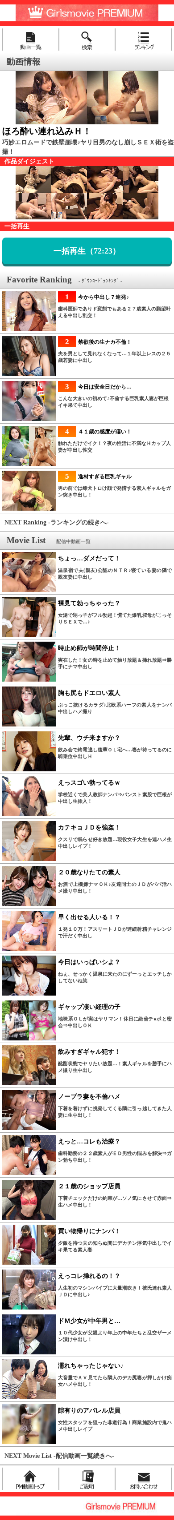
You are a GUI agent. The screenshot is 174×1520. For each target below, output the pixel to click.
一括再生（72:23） (87, 250)
